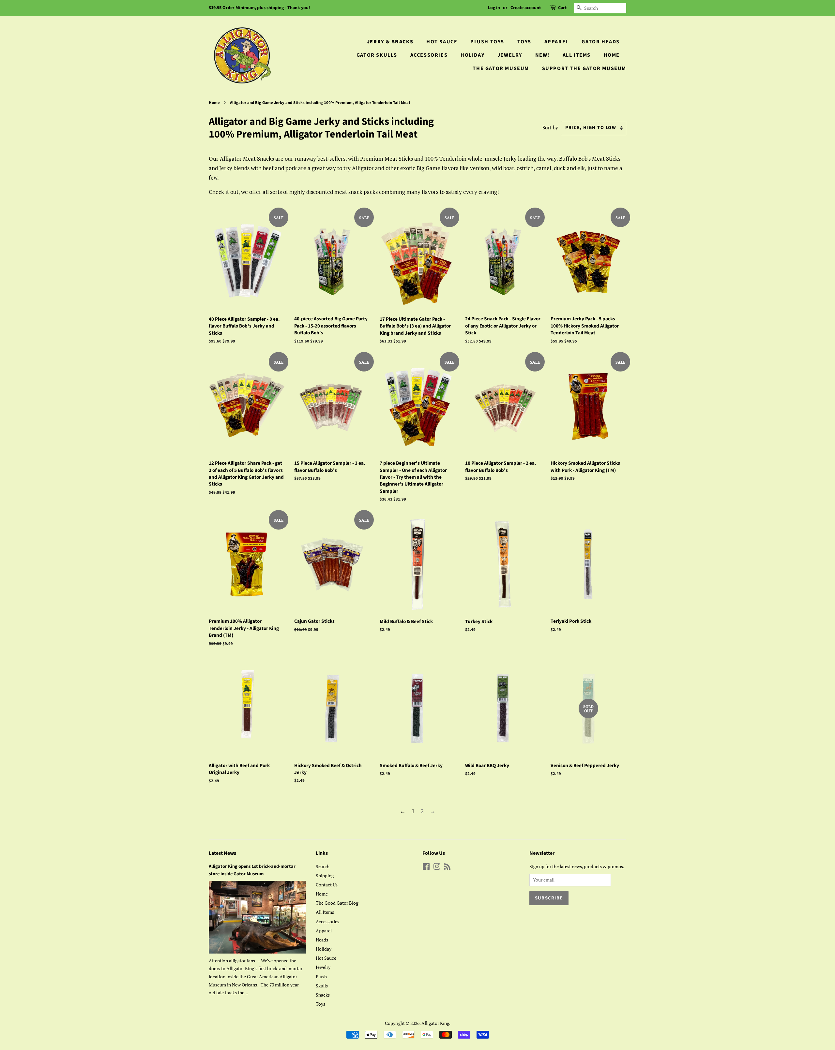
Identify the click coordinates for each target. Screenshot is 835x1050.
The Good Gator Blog (337, 903)
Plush (321, 976)
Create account (525, 8)
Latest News (222, 853)
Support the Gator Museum (584, 68)
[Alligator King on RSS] (447, 868)
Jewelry (509, 55)
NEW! (542, 55)
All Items (577, 55)
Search (322, 866)
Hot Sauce (441, 41)
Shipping (325, 875)
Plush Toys (487, 41)
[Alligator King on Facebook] (426, 868)
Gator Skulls (377, 55)
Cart (562, 8)
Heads (322, 940)
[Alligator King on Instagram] (436, 868)
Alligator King (435, 1023)
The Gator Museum (501, 68)
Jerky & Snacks (390, 41)
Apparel (556, 41)
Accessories (429, 55)
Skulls (322, 986)
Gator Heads (601, 41)
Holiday (472, 55)
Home (612, 55)
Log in (494, 8)
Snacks (323, 995)
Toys (524, 41)
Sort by (550, 127)
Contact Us (327, 885)
